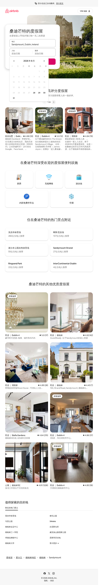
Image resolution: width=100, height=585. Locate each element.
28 (34, 93)
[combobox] (33, 44)
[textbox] (21, 53)
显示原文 (59, 3)
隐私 (46, 580)
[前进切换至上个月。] (14, 61)
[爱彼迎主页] (11, 11)
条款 (52, 580)
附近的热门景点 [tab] (11, 508)
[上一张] (44, 102)
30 (44, 93)
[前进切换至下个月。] (44, 61)
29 (39, 93)
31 (14, 98)
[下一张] (54, 102)
